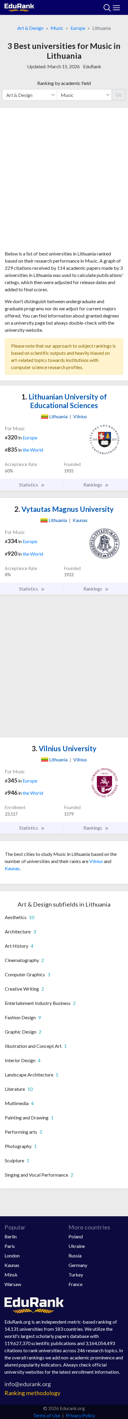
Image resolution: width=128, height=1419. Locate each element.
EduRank (92, 66)
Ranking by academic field (64, 83)
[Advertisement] (64, 181)
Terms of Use (46, 1415)
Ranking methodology (32, 1392)
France (75, 1284)
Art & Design (30, 28)
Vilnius (96, 861)
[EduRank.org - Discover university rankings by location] (19, 7)
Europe (78, 28)
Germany (77, 1265)
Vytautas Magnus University (64, 509)
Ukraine (76, 1246)
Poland (75, 1236)
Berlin (10, 1236)
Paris (9, 1246)
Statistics (29, 484)
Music (57, 28)
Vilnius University (64, 748)
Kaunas (12, 868)
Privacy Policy (80, 1415)
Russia (75, 1255)
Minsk (11, 1274)
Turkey (75, 1274)
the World (33, 450)
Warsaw (12, 1284)
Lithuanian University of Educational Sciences (64, 401)
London (12, 1255)
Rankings (93, 484)
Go (118, 94)
